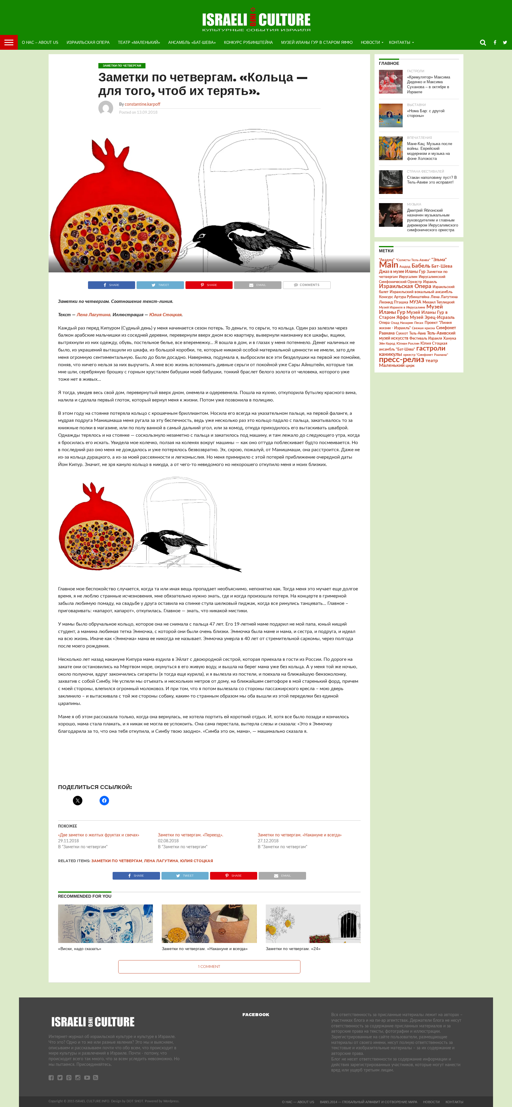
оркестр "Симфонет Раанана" (425, 354)
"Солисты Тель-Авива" (413, 260)
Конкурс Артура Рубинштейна (404, 297)
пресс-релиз (401, 360)
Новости (370, 42)
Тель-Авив (417, 333)
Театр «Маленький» (139, 42)
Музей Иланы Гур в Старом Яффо (317, 42)
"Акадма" (387, 260)
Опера (384, 322)
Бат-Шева (441, 266)
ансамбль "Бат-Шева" (397, 349)
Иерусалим (408, 277)
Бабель (421, 266)
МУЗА (415, 302)
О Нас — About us (298, 1102)
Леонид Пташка (393, 302)
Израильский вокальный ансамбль (421, 292)
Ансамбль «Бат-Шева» (192, 42)
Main (388, 265)
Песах (418, 322)
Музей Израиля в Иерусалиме (402, 307)
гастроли (430, 348)
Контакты (399, 42)
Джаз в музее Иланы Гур (402, 272)
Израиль (430, 282)
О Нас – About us (40, 42)
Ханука (449, 338)
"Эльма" (439, 260)
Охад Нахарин (402, 322)
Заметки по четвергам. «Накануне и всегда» (300, 835)
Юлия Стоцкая (165, 314)
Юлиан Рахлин (407, 343)
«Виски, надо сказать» (79, 948)
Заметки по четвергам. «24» (293, 948)
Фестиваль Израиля (425, 338)
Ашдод (404, 266)
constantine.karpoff (142, 104)
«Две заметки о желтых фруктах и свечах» (98, 835)
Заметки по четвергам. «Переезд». (190, 835)
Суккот (402, 333)
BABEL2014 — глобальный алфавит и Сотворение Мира (368, 1102)
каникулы (390, 354)
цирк (410, 366)
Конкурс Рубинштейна (248, 42)
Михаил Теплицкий (439, 302)
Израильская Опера (88, 42)
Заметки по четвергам (117, 861)
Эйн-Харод (387, 343)
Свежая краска (423, 328)
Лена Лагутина (93, 314)
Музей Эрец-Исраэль (432, 317)
